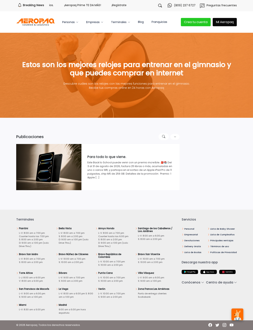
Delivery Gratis (192, 246)
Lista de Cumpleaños (222, 234)
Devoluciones (192, 240)
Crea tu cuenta (196, 22)
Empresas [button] (93, 22)
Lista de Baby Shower (222, 228)
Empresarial (191, 234)
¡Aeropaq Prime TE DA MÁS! (72, 5)
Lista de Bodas (192, 252)
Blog (141, 22)
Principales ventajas (221, 240)
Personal (189, 228)
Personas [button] (68, 22)
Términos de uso (219, 246)
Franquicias (159, 22)
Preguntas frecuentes (222, 5)
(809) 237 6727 (184, 5)
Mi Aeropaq (225, 22)
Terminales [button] (118, 22)
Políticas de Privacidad (223, 252)
